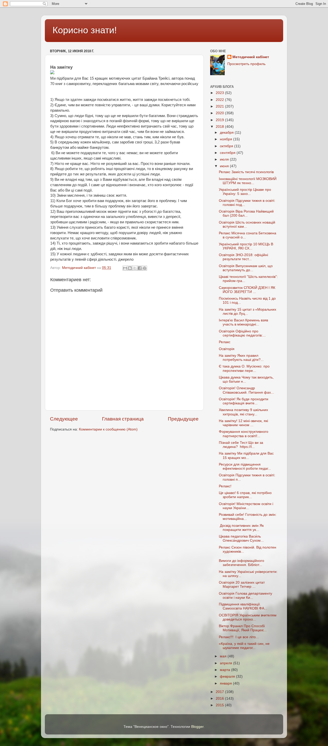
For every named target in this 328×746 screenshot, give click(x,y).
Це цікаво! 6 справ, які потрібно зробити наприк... (245, 495)
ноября (226, 139)
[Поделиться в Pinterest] (144, 268)
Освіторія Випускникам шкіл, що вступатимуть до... (246, 268)
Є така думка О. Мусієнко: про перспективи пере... (244, 368)
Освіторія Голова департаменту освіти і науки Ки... (245, 596)
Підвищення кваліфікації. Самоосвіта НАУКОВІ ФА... (243, 606)
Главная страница (123, 419)
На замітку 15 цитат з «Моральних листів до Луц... (247, 312)
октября (227, 146)
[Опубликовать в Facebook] (139, 268)
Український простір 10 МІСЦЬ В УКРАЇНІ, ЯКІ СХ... (246, 246)
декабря (227, 132)
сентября (228, 153)
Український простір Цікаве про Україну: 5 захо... (245, 192)
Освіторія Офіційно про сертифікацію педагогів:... (242, 333)
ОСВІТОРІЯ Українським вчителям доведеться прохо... (247, 617)
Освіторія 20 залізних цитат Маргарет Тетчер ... (242, 585)
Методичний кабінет (250, 57)
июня (225, 166)
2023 (220, 93)
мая (224, 656)
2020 (220, 113)
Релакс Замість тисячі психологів (246, 172)
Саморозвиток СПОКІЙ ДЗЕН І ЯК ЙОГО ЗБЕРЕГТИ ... (247, 290)
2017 (220, 692)
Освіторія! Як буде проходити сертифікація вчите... (243, 401)
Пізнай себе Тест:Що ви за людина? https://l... (241, 445)
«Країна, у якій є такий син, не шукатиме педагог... (244, 646)
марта (225, 670)
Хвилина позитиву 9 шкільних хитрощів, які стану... (243, 412)
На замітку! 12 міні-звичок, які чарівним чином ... (243, 423)
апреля (226, 663)
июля (225, 159)
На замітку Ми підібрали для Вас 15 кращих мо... (246, 455)
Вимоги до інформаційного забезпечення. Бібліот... (241, 563)
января (226, 683)
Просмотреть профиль (246, 64)
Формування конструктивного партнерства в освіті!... (243, 434)
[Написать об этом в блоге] (129, 268)
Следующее (64, 419)
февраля (228, 676)
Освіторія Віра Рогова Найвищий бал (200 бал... (246, 213)
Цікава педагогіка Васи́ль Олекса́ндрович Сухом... (241, 538)
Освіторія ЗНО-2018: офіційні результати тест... (243, 257)
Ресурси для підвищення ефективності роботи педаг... (245, 466)
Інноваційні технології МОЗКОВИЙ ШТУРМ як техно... (247, 181)
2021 (220, 106)
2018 (220, 127)
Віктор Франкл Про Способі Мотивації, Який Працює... (243, 628)
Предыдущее (183, 419)
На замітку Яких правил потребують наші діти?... (241, 358)
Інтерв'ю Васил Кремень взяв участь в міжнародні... (243, 322)
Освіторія (226, 349)
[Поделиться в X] (134, 268)
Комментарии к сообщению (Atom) (108, 429)
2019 (220, 120)
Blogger (197, 727)
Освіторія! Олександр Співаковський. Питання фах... (246, 390)
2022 (220, 100)
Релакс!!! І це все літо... (239, 637)
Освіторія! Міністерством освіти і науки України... (246, 506)
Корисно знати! (85, 30)
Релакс (224, 342)
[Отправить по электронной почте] (125, 268)
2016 (220, 698)
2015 (220, 705)
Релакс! (225, 486)
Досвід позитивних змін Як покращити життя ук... (241, 528)
